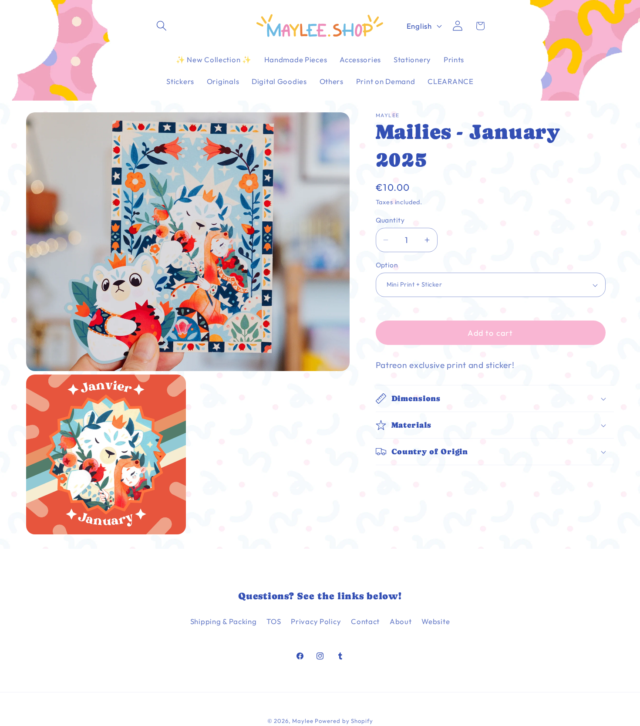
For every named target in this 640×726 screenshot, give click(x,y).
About (401, 621)
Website (435, 621)
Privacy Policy (316, 621)
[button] (161, 25)
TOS (273, 621)
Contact (365, 621)
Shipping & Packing (223, 621)
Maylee (302, 720)
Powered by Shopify (344, 720)
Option (387, 264)
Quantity (390, 219)
